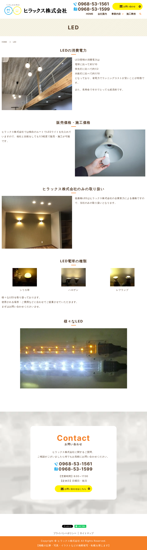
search (140, 14)
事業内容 (116, 13)
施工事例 (131, 13)
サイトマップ (87, 533)
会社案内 (102, 13)
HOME (89, 13)
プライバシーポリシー (64, 533)
